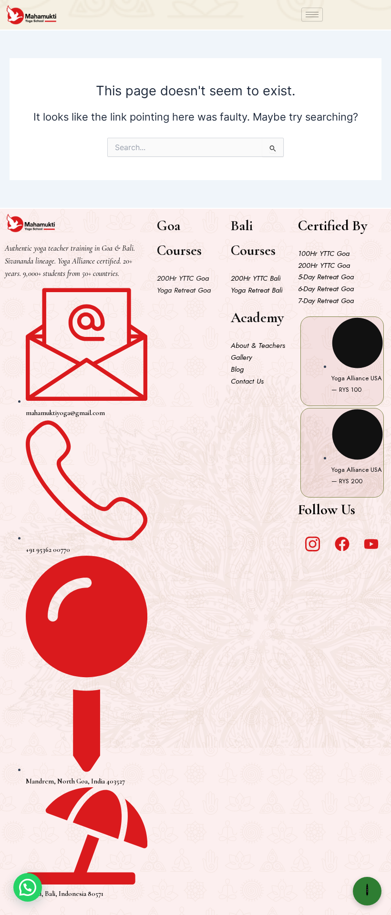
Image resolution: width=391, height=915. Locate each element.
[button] (27, 887)
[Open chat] (367, 891)
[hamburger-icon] (312, 14)
